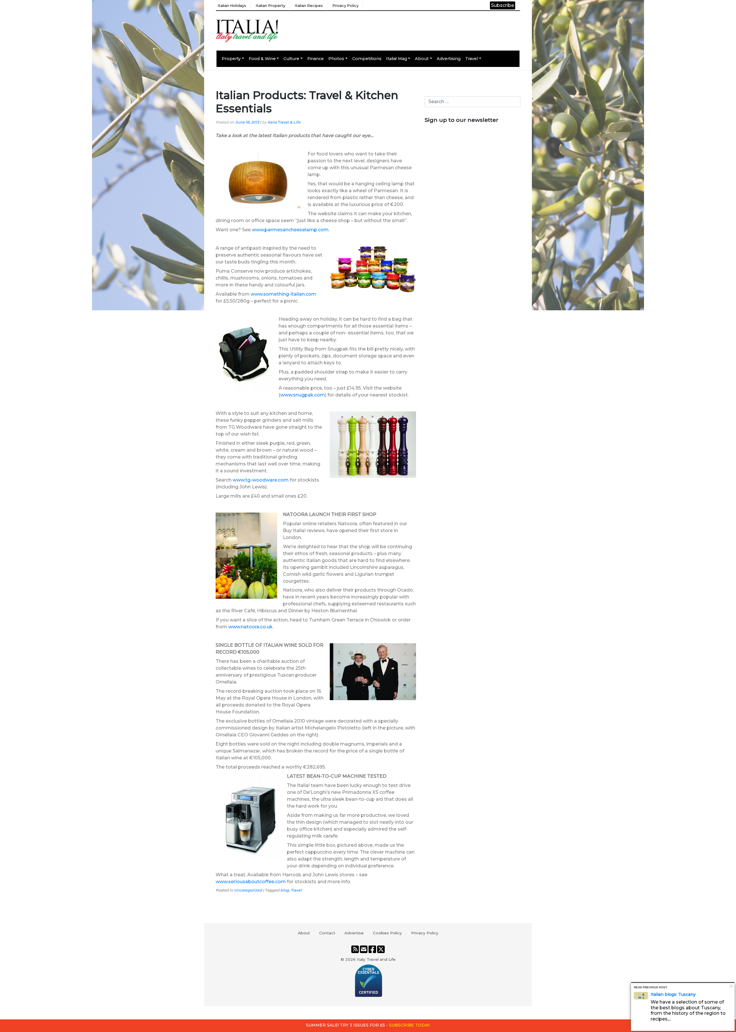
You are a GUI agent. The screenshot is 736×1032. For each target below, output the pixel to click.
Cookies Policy (387, 933)
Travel (471, 58)
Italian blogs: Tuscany (673, 994)
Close (731, 986)
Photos (336, 58)
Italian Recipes (309, 5)
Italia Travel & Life (283, 122)
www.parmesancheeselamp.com (290, 229)
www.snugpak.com (302, 395)
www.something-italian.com (283, 294)
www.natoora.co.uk (250, 626)
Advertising (449, 58)
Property (231, 58)
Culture (291, 58)
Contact (327, 933)
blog (284, 890)
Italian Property (270, 5)
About (422, 58)
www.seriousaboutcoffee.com (251, 881)
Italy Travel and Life (376, 959)
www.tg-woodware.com (261, 480)
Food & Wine (262, 58)
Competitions (367, 58)
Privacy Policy (345, 5)
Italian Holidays (232, 5)
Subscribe (502, 5)
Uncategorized (248, 890)
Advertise (354, 933)
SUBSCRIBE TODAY (409, 1025)
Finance (315, 58)
